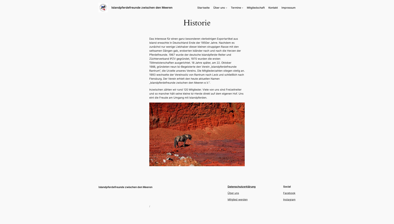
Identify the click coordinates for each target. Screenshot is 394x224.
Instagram (289, 199)
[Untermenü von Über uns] (226, 7)
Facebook (289, 193)
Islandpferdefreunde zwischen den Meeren (142, 7)
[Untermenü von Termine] (242, 7)
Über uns (233, 193)
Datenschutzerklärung (242, 186)
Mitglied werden (238, 199)
